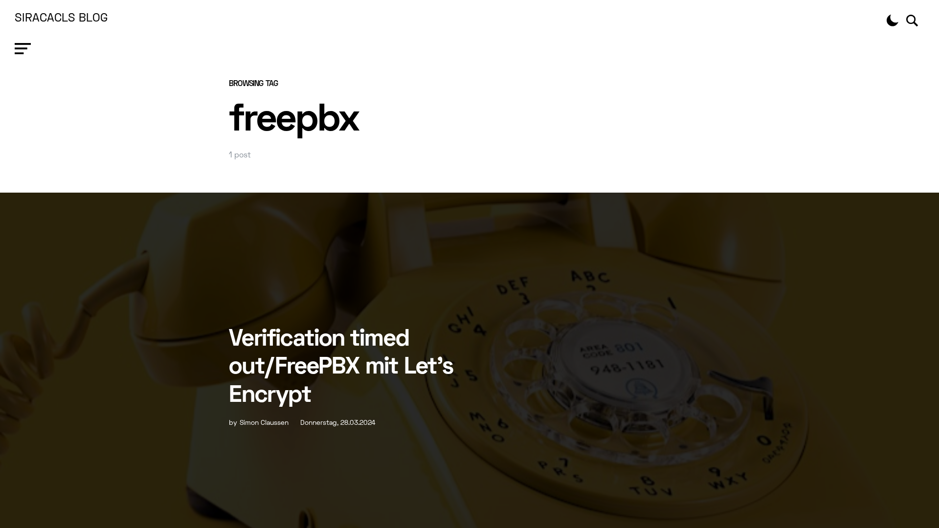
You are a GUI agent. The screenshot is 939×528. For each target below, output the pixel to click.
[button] (23, 49)
